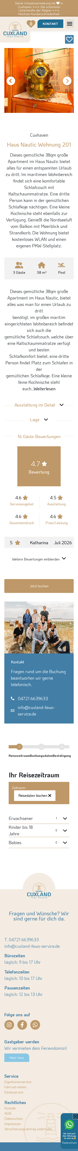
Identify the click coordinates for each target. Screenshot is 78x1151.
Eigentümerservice (17, 1081)
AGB (7, 1113)
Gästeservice (13, 1092)
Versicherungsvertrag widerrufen (28, 1129)
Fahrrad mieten (15, 1087)
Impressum (12, 1123)
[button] (69, 23)
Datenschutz (13, 1118)
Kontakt (10, 1108)
